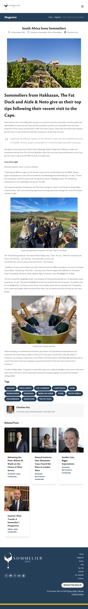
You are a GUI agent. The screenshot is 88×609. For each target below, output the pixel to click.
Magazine (57, 17)
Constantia (59, 388)
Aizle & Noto (25, 388)
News (18, 474)
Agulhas (10, 388)
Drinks (10, 529)
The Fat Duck (45, 399)
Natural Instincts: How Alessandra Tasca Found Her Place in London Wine (43, 464)
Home (50, 17)
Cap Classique (42, 388)
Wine (50, 32)
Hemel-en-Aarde (45, 394)
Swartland (29, 399)
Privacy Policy (72, 591)
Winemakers (57, 32)
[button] (82, 6)
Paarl (61, 394)
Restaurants (40, 476)
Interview (11, 474)
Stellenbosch (12, 399)
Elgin (72, 388)
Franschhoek (12, 394)
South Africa (74, 394)
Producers (34, 32)
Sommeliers (43, 32)
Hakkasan (28, 394)
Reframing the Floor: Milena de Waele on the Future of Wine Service (15, 464)
